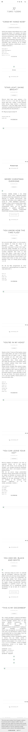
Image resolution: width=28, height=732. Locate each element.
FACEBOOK (14, 56)
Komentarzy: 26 (14, 331)
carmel (14, 95)
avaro (14, 238)
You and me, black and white (14, 559)
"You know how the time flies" (14, 231)
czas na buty (9, 652)
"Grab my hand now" (14, 22)
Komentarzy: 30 (14, 596)
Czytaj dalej (14, 214)
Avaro (3, 261)
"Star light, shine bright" (14, 88)
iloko (5, 381)
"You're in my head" (14, 342)
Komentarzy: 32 (14, 439)
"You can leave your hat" (14, 452)
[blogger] (21, 1)
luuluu (3, 375)
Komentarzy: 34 (14, 706)
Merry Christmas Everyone (14, 180)
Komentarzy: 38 (14, 76)
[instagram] (19, 1)
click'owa (8, 642)
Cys (22, 619)
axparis (5, 386)
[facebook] (17, 1)
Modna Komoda (6, 101)
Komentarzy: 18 (14, 168)
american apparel (14, 27)
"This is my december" (14, 608)
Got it (19, 730)
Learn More (11, 730)
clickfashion (10, 650)
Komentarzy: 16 (14, 219)
